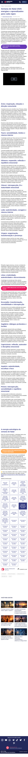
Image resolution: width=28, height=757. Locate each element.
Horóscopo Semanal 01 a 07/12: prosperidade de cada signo (5, 491)
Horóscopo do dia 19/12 (14, 548)
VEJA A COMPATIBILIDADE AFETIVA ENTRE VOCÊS (13, 288)
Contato (21, 751)
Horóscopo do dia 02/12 (23, 521)
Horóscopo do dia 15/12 (5, 543)
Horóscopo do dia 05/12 (23, 527)
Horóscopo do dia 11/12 (23, 535)
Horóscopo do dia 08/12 (23, 531)
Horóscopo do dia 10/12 (14, 535)
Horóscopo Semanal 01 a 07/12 (14, 483)
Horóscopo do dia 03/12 (5, 527)
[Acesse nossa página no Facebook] (24, 740)
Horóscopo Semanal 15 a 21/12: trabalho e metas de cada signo (23, 498)
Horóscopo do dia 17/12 (23, 543)
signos (10, 576)
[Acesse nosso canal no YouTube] (6, 740)
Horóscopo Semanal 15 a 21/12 (14, 498)
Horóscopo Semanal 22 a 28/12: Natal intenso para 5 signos (5, 513)
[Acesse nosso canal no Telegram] (13, 740)
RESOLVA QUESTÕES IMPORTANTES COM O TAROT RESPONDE (13, 451)
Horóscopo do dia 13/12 (14, 539)
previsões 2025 (4, 576)
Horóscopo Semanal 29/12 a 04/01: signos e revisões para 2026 (23, 513)
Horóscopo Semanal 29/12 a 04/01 (14, 513)
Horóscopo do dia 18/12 (5, 548)
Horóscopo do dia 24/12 (5, 556)
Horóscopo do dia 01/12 (14, 521)
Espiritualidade (8, 6)
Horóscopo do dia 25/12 (14, 556)
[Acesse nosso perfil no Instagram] (2, 740)
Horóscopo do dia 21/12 (5, 552)
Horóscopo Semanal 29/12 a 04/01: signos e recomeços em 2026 (5, 520)
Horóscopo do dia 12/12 (5, 539)
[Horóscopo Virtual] (8, 2)
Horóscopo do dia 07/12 (14, 531)
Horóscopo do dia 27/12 (5, 560)
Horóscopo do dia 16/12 (14, 543)
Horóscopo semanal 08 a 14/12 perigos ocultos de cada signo (23, 491)
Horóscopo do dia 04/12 (14, 527)
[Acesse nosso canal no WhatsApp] (9, 740)
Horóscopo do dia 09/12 (5, 535)
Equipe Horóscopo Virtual (7, 16)
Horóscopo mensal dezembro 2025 (5, 483)
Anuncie (25, 751)
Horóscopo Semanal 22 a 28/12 (14, 506)
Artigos (2, 6)
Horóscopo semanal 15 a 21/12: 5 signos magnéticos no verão (5, 506)
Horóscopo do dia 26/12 (23, 556)
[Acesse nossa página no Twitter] (21, 740)
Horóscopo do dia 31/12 (14, 564)
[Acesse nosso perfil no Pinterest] (14, 743)
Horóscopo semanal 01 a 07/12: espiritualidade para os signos (23, 483)
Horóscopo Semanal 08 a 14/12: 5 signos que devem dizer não (5, 498)
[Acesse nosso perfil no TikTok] (17, 740)
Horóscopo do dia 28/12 (14, 560)
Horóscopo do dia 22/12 (14, 552)
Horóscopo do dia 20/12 (23, 548)
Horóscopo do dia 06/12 (5, 531)
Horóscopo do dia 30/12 (5, 564)
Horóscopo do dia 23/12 (23, 552)
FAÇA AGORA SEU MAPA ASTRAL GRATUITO (11, 46)
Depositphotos (12, 752)
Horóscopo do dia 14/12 (23, 539)
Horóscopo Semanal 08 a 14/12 (14, 491)
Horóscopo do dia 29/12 (23, 560)
